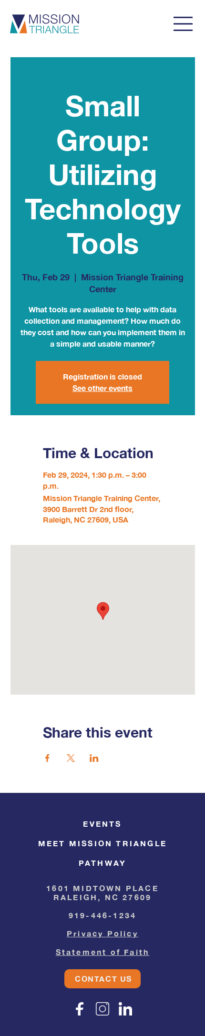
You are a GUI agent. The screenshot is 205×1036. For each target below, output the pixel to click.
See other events (102, 387)
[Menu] (183, 23)
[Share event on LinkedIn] (94, 758)
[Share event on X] (70, 758)
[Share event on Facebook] (47, 758)
